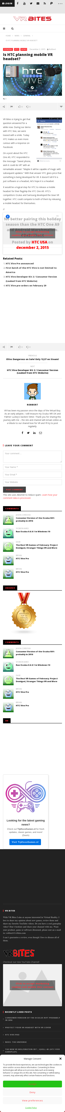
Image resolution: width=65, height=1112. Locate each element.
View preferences (32, 1100)
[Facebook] (17, 3)
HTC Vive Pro (22, 558)
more (61, 106)
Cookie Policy (31, 1107)
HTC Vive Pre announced (20, 263)
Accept (33, 1083)
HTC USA (39, 242)
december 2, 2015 (32, 247)
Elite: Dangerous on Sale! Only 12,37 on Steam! (32, 358)
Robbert (52, 49)
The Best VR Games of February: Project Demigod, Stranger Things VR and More (37, 546)
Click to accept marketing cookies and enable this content (33, 233)
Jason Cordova (23, 515)
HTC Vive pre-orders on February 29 (26, 285)
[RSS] (44, 3)
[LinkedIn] (34, 433)
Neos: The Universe (16, 1042)
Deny (32, 1092)
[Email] (38, 3)
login (8, 3)
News (23, 49)
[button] (60, 1058)
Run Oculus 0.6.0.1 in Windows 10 (33, 531)
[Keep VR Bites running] (51, 3)
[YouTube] (24, 3)
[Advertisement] (32, 317)
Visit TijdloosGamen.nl (25, 842)
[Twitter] (31, 3)
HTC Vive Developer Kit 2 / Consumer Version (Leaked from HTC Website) (32, 370)
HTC (17, 49)
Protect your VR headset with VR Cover (28, 1027)
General (8, 49)
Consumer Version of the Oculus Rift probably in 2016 (32, 1019)
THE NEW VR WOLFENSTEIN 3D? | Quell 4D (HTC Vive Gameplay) (32, 1050)
